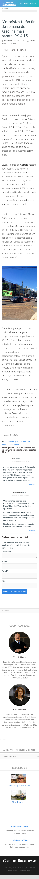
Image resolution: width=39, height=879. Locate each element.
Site (3, 581)
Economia (13, 43)
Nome (5, 561)
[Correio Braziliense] (10, 3)
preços (10, 444)
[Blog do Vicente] (29, 3)
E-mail (5, 571)
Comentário (7, 552)
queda (16, 444)
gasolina (18, 442)
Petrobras (26, 442)
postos (4, 444)
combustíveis (9, 442)
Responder (31, 484)
